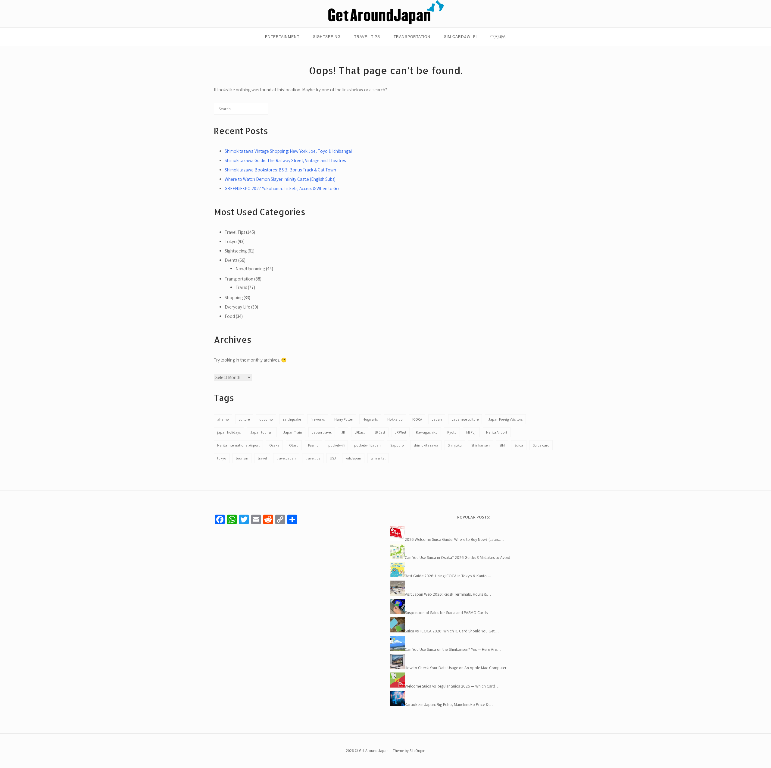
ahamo (223, 419)
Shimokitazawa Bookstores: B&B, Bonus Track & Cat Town (280, 170)
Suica (518, 445)
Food (230, 316)
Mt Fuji (471, 432)
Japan (437, 419)
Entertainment (282, 37)
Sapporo (397, 445)
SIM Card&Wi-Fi (460, 37)
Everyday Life (237, 307)
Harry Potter (343, 419)
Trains (241, 287)
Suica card (541, 445)
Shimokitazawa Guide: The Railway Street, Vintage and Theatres (285, 160)
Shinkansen (480, 445)
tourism (242, 458)
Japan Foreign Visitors (505, 419)
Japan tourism (261, 432)
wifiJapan (353, 458)
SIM (502, 445)
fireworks (318, 419)
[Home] (385, 23)
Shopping (234, 297)
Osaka (274, 445)
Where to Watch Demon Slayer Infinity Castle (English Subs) (280, 179)
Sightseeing (327, 37)
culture (244, 419)
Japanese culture (465, 419)
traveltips (312, 458)
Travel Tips (367, 37)
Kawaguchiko (427, 432)
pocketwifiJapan (367, 445)
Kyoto (452, 432)
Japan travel (322, 432)
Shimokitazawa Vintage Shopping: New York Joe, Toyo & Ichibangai (288, 151)
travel (262, 458)
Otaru (293, 445)
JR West (400, 432)
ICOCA (417, 419)
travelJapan (286, 458)
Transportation (412, 37)
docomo (266, 419)
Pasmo (313, 445)
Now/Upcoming (250, 268)
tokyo (221, 458)
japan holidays (229, 432)
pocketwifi (336, 445)
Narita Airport (496, 432)
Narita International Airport (238, 445)
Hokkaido (395, 419)
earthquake (291, 419)
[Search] (254, 111)
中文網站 (498, 37)
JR (343, 432)
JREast (359, 432)
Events (231, 260)
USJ (333, 458)
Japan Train (292, 432)
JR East (379, 432)
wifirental (378, 458)
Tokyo (231, 241)
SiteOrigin (417, 750)
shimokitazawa (426, 445)
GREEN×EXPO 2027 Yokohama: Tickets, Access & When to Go (282, 188)
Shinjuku (455, 445)
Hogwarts (370, 419)
